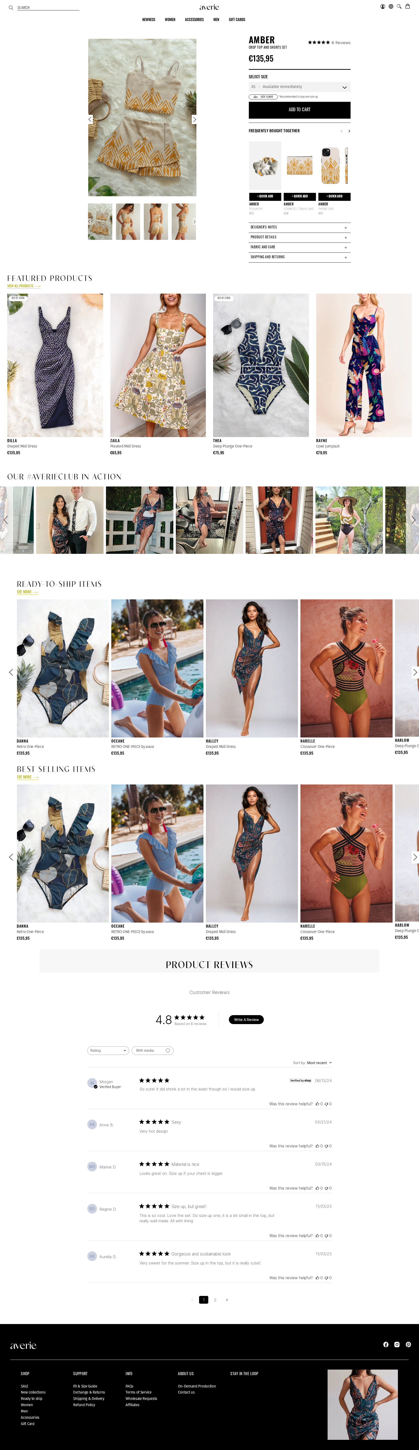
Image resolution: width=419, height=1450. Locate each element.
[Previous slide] (90, 120)
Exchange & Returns (89, 1392)
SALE (24, 1386)
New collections (33, 1392)
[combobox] (48, 8)
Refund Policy (84, 1405)
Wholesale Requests (141, 1398)
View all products (20, 286)
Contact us (186, 1392)
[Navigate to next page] (227, 1300)
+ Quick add (265, 196)
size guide (267, 96)
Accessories (30, 1417)
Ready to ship (31, 1398)
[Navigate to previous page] (192, 1300)
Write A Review (246, 1020)
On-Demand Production (197, 1386)
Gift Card (27, 1424)
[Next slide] (194, 120)
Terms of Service (138, 1392)
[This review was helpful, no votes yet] (317, 1103)
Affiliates (132, 1405)
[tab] (300, 228)
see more (24, 592)
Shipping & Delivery (88, 1398)
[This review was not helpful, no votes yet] (326, 1103)
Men (24, 1411)
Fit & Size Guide (85, 1386)
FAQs (129, 1386)
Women (27, 1405)
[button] (6, 520)
